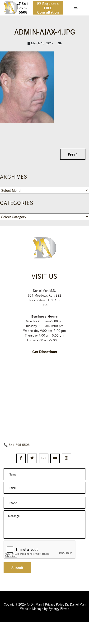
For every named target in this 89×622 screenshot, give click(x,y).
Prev (72, 154)
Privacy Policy (54, 604)
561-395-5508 (19, 444)
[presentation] (40, 550)
